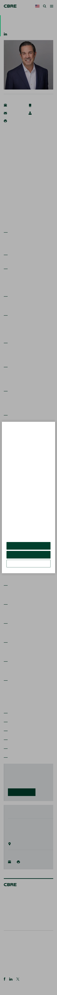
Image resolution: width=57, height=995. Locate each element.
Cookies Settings (28, 566)
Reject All (28, 557)
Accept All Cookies (28, 548)
